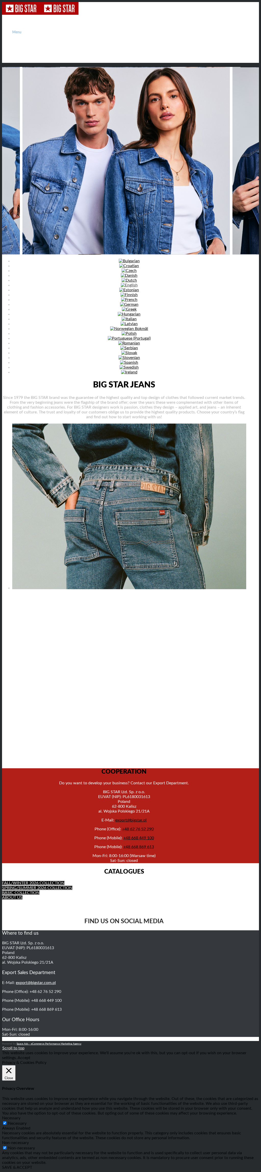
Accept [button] (24, 1058)
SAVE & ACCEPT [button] (17, 1167)
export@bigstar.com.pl (36, 983)
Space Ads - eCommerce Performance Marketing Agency (49, 1044)
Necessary (17, 1123)
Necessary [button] (11, 1118)
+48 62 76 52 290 (138, 829)
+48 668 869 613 (138, 847)
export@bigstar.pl (131, 820)
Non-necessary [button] (15, 1143)
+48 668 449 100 (138, 838)
